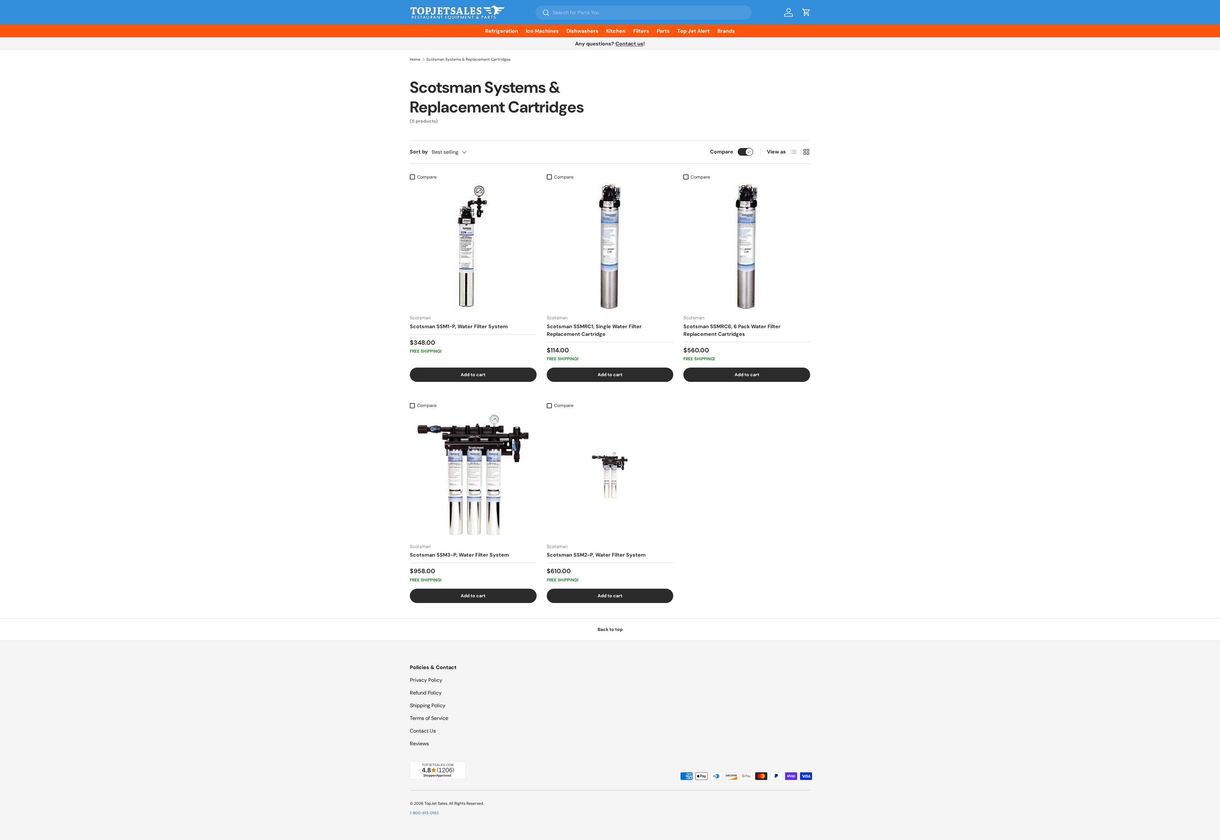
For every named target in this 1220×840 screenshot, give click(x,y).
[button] (806, 12)
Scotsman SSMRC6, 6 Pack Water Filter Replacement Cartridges (732, 330)
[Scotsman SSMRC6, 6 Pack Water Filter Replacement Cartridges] (746, 246)
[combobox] (643, 12)
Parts (663, 31)
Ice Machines (542, 31)
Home (415, 59)
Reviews (419, 743)
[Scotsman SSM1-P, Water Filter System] (473, 246)
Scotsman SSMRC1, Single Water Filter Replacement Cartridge (594, 330)
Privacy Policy (426, 680)
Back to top (610, 629)
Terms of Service (429, 718)
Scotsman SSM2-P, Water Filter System (596, 555)
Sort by (419, 151)
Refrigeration (501, 31)
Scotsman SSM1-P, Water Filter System (459, 326)
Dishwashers (582, 31)
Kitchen (616, 31)
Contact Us (423, 731)
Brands (726, 31)
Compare (721, 151)
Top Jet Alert (693, 31)
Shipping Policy (427, 705)
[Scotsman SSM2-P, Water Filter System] (610, 474)
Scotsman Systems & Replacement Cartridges (468, 59)
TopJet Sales (435, 803)
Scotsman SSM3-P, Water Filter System (459, 555)
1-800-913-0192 (424, 813)
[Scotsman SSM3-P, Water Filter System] (473, 474)
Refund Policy (426, 692)
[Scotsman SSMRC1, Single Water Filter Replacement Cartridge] (610, 246)
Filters (641, 31)
